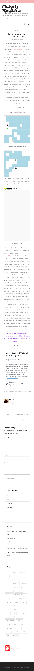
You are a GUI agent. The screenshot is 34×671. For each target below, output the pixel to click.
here (23, 339)
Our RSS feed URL (15, 648)
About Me (9, 507)
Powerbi (19, 617)
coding (9, 391)
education (14, 391)
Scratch (23, 624)
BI (7, 580)
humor (8, 609)
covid (8, 587)
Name (6, 455)
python (29, 391)
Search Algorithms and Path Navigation (17, 414)
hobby (23, 602)
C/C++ (20, 580)
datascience (17, 587)
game (13, 598)
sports (8, 632)
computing (24, 583)
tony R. (11, 400)
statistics (16, 632)
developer (9, 591)
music (13, 613)
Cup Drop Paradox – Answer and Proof (17, 549)
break (13, 580)
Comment (7, 437)
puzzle (19, 621)
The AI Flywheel (11, 538)
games (21, 598)
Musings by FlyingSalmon (11, 8)
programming (22, 391)
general (9, 602)
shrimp (18, 628)
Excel (8, 595)
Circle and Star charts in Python (16, 420)
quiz (15, 624)
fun (18, 391)
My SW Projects (11, 503)
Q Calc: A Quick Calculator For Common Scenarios (17, 543)
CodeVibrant (27, 667)
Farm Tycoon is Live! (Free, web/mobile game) (17, 554)
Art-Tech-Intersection (18, 576)
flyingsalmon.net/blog (19, 595)
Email (6, 462)
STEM (16, 30)
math (21, 609)
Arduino (22, 572)
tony (8, 635)
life (15, 609)
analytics (14, 572)
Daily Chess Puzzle (12, 511)
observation (10, 617)
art (7, 576)
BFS (9, 256)
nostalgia (21, 613)
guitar (16, 602)
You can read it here (17, 49)
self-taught (9, 628)
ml (7, 613)
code (8, 583)
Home (8, 495)
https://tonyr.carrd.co (15, 403)
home (8, 606)
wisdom (15, 635)
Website (6, 470)
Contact (9, 515)
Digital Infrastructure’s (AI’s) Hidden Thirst (16, 533)
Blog (8, 499)
